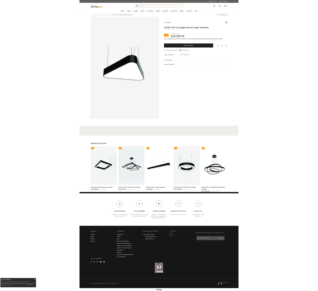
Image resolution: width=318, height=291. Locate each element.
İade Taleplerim (121, 256)
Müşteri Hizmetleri (223, 1)
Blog (118, 239)
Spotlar (142, 11)
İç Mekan (158, 11)
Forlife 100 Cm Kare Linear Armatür (102, 187)
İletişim (119, 236)
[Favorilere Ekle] (226, 23)
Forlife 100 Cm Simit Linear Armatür (185, 187)
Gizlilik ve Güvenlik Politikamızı (19, 284)
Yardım (171, 233)
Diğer (196, 11)
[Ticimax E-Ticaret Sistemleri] (159, 290)
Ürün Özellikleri (168, 60)
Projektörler (189, 11)
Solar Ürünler (173, 11)
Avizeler (122, 11)
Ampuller (135, 11)
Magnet (182, 11)
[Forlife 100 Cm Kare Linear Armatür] (104, 165)
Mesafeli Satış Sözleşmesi (124, 243)
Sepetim (119, 252)
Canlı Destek (173, 231)
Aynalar (93, 239)
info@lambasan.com (150, 236)
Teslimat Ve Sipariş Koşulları (124, 245)
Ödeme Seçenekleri (169, 64)
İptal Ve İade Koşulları (123, 241)
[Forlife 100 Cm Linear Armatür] (159, 165)
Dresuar (93, 241)
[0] (225, 6)
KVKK (171, 235)
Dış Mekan (165, 11)
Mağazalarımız (212, 1)
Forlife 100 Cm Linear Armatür (155, 187)
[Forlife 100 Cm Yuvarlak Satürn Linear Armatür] (214, 165)
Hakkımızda (120, 234)
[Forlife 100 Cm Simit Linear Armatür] (187, 165)
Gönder (220, 238)
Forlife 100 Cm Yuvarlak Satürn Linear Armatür (213, 188)
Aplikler (129, 11)
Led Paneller (150, 11)
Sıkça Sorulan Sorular (149, 234)
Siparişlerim (120, 250)
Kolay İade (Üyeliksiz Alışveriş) (125, 254)
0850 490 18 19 (149, 239)
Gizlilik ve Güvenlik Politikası (124, 248)
